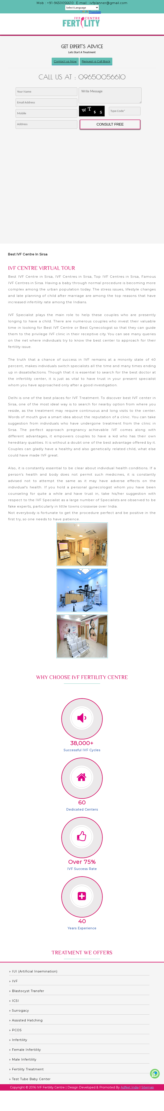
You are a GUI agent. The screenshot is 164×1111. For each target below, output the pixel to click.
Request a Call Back (96, 61)
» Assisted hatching (26, 1020)
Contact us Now (65, 61)
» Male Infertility (23, 1059)
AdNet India (130, 1087)
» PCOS (15, 1030)
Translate (95, 12)
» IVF (13, 981)
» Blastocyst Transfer (26, 991)
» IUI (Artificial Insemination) (33, 971)
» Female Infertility (25, 1050)
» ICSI (14, 1001)
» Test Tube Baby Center (30, 1079)
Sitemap (147, 1087)
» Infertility (18, 1040)
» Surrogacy (19, 1010)
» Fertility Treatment (26, 1069)
